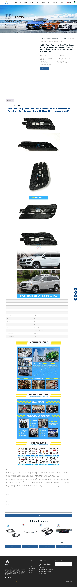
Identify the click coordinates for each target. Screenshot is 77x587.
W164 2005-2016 (67, 38)
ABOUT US (43, 2)
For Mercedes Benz (52, 38)
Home (41, 38)
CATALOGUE (55, 2)
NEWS (49, 2)
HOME (16, 2)
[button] (36, 39)
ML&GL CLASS (60, 38)
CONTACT (62, 2)
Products (46, 38)
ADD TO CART (13, 527)
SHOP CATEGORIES (23, 2)
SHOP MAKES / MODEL (34, 2)
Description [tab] (10, 81)
